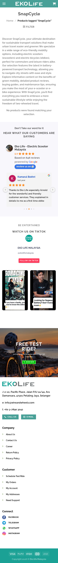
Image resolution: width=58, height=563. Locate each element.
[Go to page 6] (31, 209)
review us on (23, 166)
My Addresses (13, 494)
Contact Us (11, 440)
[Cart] (54, 3)
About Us (10, 434)
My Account (12, 488)
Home (9, 20)
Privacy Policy (13, 458)
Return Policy (12, 452)
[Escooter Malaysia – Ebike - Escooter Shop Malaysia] (29, 4)
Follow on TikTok (29, 261)
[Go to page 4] (26, 209)
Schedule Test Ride (15, 476)
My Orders (11, 482)
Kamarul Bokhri (26, 176)
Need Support (13, 500)
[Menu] (4, 3)
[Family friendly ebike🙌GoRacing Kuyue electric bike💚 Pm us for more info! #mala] (15, 290)
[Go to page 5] (29, 209)
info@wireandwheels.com (19, 402)
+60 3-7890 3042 (13, 409)
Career (9, 446)
